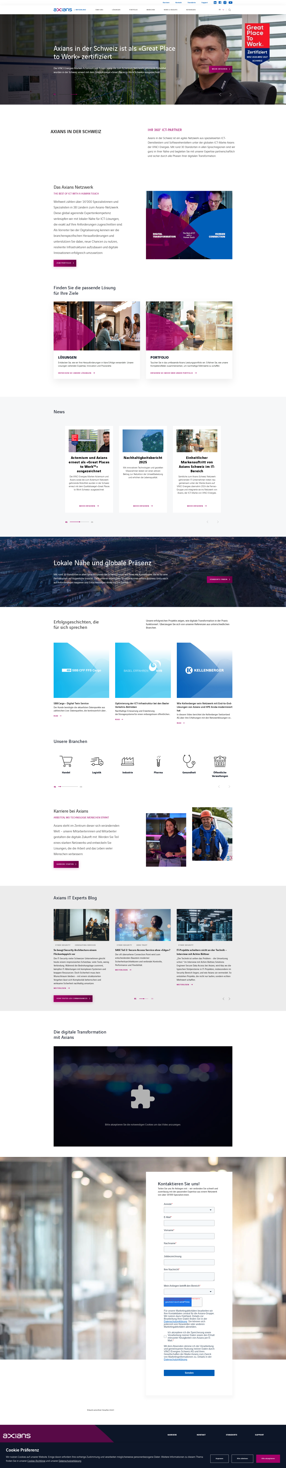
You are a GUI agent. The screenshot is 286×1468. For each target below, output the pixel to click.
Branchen (151, 10)
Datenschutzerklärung (70, 1461)
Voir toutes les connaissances (72, 998)
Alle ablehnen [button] (242, 1458)
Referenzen (191, 10)
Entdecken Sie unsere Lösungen (74, 373)
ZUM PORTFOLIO (64, 263)
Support (205, 2)
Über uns (99, 10)
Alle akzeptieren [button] (268, 1458)
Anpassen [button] (219, 1458)
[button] (220, 95)
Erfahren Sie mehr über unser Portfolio (171, 373)
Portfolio (133, 10)
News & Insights (170, 10)
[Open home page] (63, 9)
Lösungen (116, 10)
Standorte (192, 2)
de (220, 10)
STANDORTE (231, 1435)
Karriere (166, 2)
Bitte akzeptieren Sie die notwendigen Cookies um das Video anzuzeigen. (143, 1124)
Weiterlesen (60, 970)
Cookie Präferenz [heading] (22, 1450)
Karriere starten (218, 63)
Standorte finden (218, 579)
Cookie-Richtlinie (36, 1461)
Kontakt (178, 2)
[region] (143, 765)
